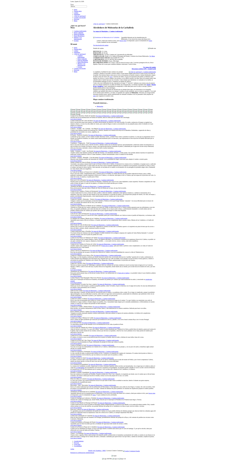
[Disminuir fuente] (71, 3)
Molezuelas (100, 106)
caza (111, 76)
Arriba (72, 449)
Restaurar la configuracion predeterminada (82, 452)
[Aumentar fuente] (70, 3)
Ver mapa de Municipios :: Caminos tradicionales (108, 31)
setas (94, 96)
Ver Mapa (152, 56)
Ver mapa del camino (149, 67)
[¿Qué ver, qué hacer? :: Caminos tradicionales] (142, 72)
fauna (150, 40)
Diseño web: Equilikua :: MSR (97, 450)
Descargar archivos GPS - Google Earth (144, 69)
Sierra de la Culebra (107, 245)
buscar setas (123, 40)
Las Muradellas (80, 367)
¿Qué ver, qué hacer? (99, 24)
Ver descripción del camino (100, 45)
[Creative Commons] (131, 450)
